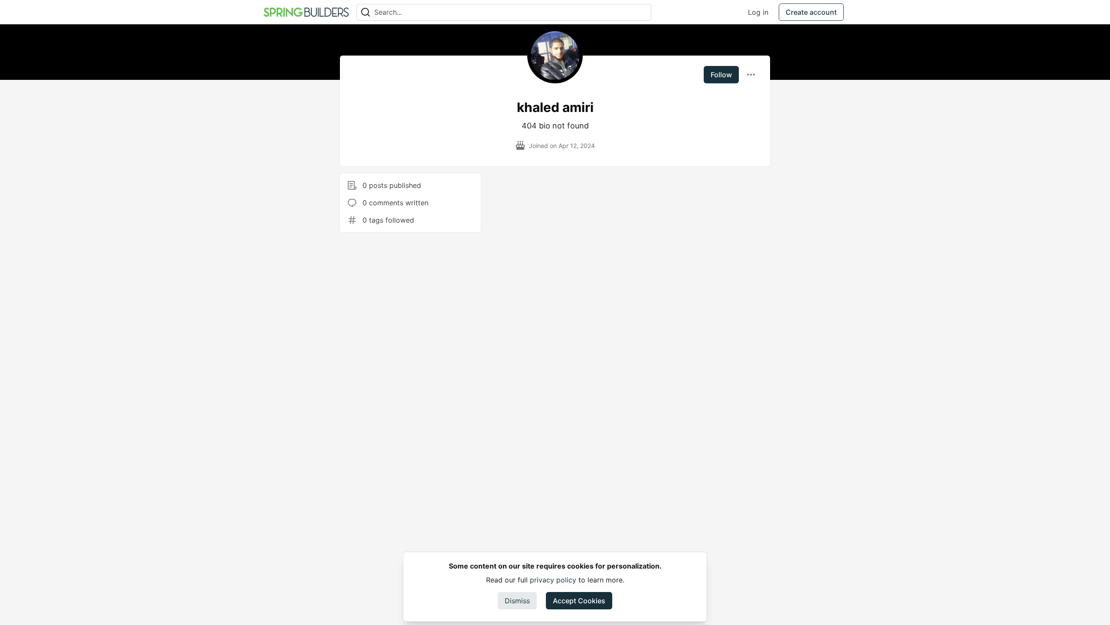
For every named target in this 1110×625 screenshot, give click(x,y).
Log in (758, 12)
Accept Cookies (579, 600)
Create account (811, 12)
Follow (721, 74)
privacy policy (553, 580)
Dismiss (517, 600)
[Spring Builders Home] (306, 12)
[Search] (365, 12)
